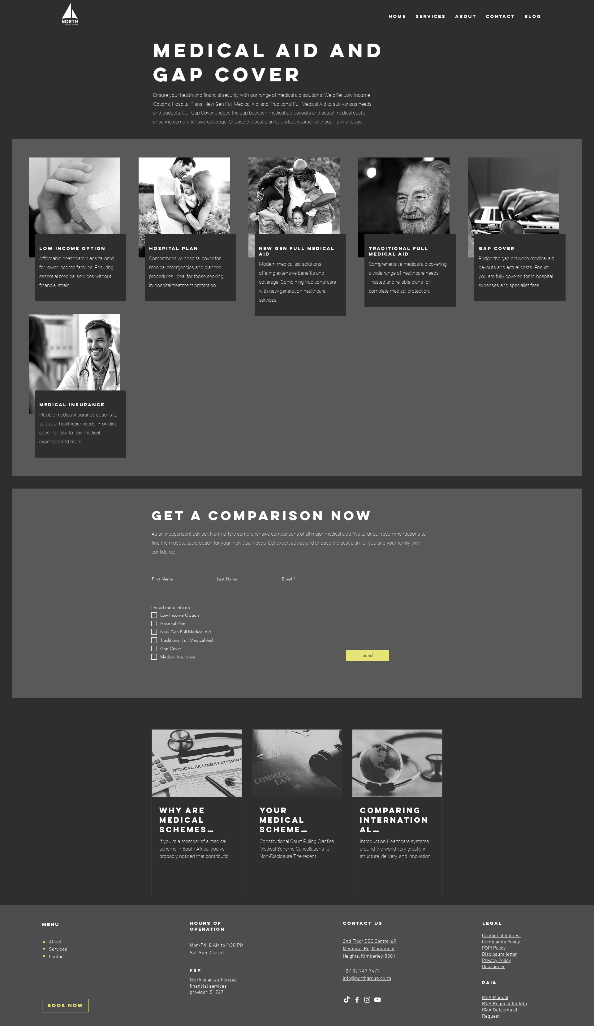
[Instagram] (367, 1000)
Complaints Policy (501, 942)
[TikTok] (347, 1000)
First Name (162, 579)
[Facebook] (357, 1000)
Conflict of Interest (501, 936)
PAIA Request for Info (504, 1004)
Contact (57, 957)
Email (287, 579)
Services (58, 949)
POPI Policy (494, 948)
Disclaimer (493, 967)
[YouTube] (377, 1000)
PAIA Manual (495, 998)
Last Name (227, 579)
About (55, 942)
